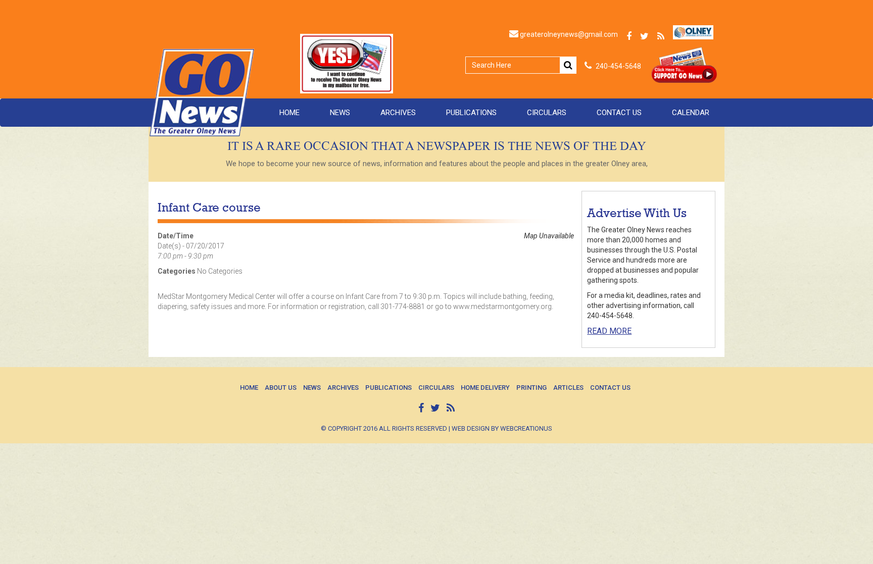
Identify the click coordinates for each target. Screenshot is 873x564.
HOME (289, 112)
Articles (568, 387)
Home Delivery (485, 387)
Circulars (546, 112)
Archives (398, 112)
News (340, 112)
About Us (281, 387)
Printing (531, 387)
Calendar (690, 112)
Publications (471, 112)
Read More (609, 331)
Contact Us (619, 112)
